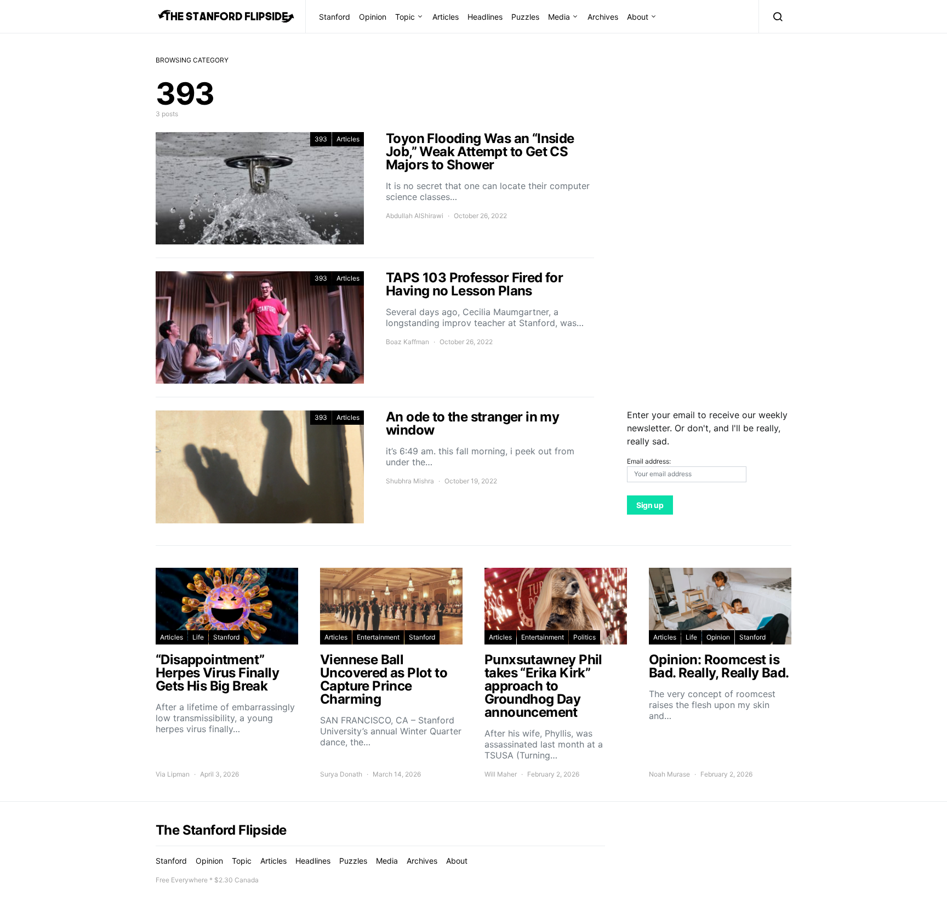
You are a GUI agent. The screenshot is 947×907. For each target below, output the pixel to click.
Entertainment (378, 637)
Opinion (372, 16)
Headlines (485, 16)
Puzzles (525, 16)
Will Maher (500, 774)
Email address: (649, 461)
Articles (445, 16)
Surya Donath (341, 774)
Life (198, 637)
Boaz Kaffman (407, 342)
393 (321, 139)
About (637, 16)
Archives (602, 16)
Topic (405, 16)
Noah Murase (669, 774)
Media (559, 16)
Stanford (334, 16)
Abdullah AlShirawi (414, 216)
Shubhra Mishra (410, 481)
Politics (584, 637)
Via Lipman (173, 774)
